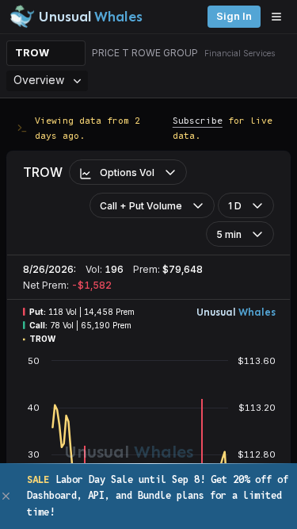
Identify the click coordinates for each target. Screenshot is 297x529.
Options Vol (127, 172)
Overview (38, 79)
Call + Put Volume (141, 206)
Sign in (234, 16)
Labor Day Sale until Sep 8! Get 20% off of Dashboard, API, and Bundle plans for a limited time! (157, 496)
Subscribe (198, 120)
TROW (32, 53)
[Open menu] (280, 17)
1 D (235, 206)
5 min (229, 234)
